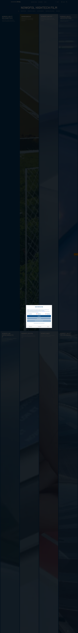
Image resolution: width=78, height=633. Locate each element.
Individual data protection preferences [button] (39, 323)
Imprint (48, 326)
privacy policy (43, 311)
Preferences (30, 326)
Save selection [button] (39, 318)
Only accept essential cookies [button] (39, 320)
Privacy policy (39, 326)
